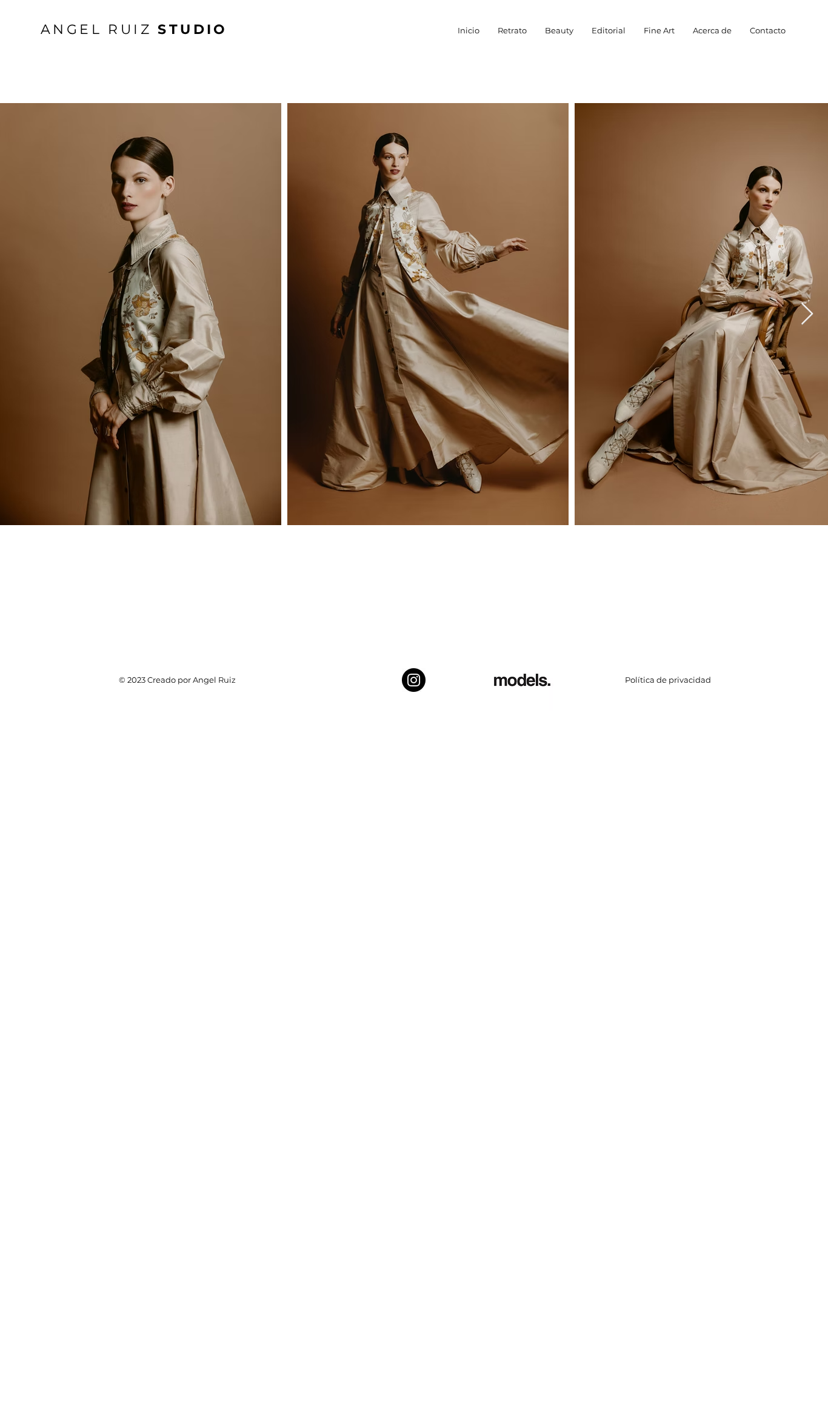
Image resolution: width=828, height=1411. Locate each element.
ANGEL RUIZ (134, 29)
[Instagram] (414, 680)
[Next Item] (807, 314)
